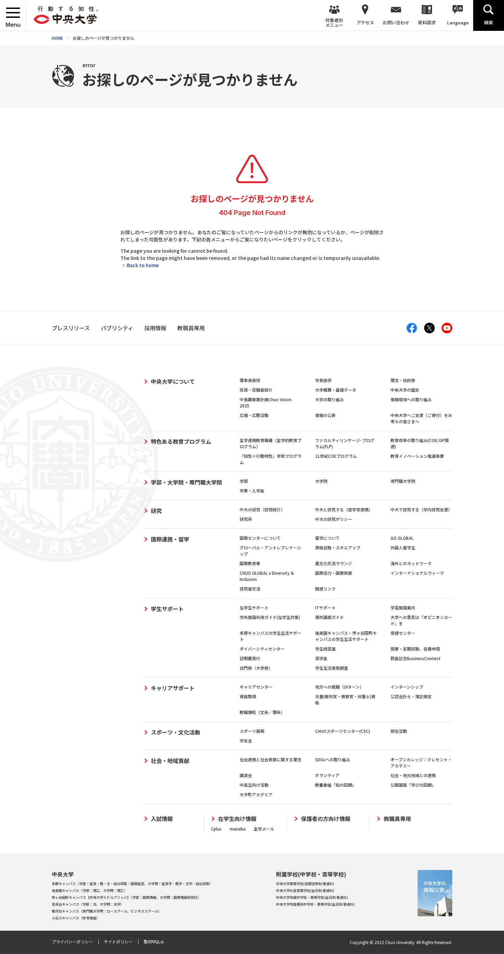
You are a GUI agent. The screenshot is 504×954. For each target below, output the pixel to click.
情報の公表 (325, 415)
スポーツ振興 (252, 731)
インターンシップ (407, 687)
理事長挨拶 (250, 380)
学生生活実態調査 (331, 668)
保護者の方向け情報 (325, 818)
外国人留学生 (403, 547)
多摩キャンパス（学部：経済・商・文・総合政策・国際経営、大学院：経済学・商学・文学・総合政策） (132, 883)
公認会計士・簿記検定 (411, 696)
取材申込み (154, 941)
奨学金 (321, 658)
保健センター (403, 633)
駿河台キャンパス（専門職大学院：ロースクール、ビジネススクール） (106, 911)
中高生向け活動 (254, 785)
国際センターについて (260, 538)
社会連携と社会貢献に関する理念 (270, 759)
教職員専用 (397, 818)
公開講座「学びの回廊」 (413, 785)
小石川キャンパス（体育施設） (76, 917)
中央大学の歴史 (405, 390)
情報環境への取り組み (411, 399)
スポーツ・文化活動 (175, 732)
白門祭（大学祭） (256, 668)
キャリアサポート (173, 688)
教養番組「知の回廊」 (335, 785)
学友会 (246, 740)
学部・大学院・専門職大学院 (186, 482)
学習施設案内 (403, 607)
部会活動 (399, 731)
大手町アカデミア (256, 794)
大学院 (321, 481)
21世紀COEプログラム (336, 456)
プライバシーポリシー (72, 941)
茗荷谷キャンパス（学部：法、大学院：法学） (88, 904)
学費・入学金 (252, 490)
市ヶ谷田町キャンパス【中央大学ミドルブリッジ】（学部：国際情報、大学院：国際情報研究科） (126, 897)
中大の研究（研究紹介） (262, 509)
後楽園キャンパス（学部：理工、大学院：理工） (89, 890)
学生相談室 (325, 649)
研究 (156, 510)
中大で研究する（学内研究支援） (421, 509)
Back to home (143, 265)
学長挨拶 (323, 380)
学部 (244, 481)
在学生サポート (254, 607)
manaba (237, 829)
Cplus (216, 829)
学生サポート (167, 609)
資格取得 (248, 696)
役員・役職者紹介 (256, 390)
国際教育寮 (250, 563)
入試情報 (162, 818)
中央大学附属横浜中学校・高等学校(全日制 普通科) (315, 904)
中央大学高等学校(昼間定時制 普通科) (305, 883)
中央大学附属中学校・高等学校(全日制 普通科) (312, 897)
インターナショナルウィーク (417, 573)
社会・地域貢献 (170, 760)
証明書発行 (250, 658)
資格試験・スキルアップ (337, 547)
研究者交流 (250, 589)
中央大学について (173, 381)
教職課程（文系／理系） (262, 712)
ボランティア (327, 775)
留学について (327, 538)
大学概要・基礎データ (335, 390)
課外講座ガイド (329, 617)
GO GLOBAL (402, 538)
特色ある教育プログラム (181, 441)
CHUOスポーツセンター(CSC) (342, 731)
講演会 (246, 775)
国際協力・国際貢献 (333, 573)
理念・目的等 (403, 380)
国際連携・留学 (170, 539)
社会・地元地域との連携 (413, 775)
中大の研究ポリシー (333, 519)
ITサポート (325, 607)
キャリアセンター (256, 687)
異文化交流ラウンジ (333, 563)
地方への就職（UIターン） (339, 687)
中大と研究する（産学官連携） (344, 509)
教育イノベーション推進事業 (417, 456)
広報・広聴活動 (254, 415)
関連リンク (325, 589)
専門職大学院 (403, 481)
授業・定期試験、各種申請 (415, 649)
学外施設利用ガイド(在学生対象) (270, 617)
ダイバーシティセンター (262, 649)
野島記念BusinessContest (416, 658)
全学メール (264, 829)
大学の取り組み (329, 399)
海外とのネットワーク (411, 563)
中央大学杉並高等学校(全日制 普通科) (305, 890)
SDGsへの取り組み (332, 759)
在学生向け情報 (237, 818)
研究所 (246, 519)
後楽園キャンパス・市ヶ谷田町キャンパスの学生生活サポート (346, 636)
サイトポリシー (118, 941)
